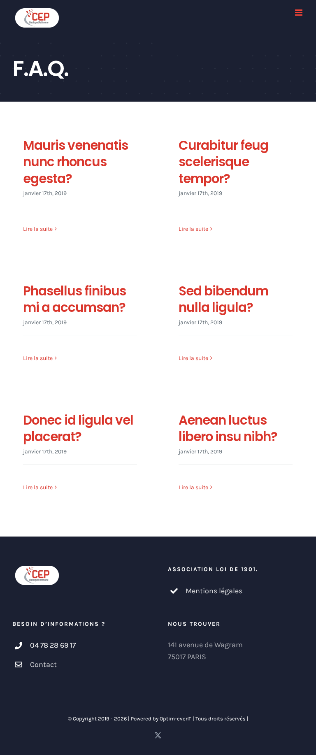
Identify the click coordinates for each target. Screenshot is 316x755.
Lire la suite (38, 228)
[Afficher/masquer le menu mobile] (299, 12)
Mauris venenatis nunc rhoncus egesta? (75, 162)
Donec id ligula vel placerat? (78, 428)
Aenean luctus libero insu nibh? (228, 428)
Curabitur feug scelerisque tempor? (223, 162)
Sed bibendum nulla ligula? (223, 299)
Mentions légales (214, 590)
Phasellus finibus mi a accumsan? (74, 299)
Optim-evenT (175, 719)
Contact (43, 664)
